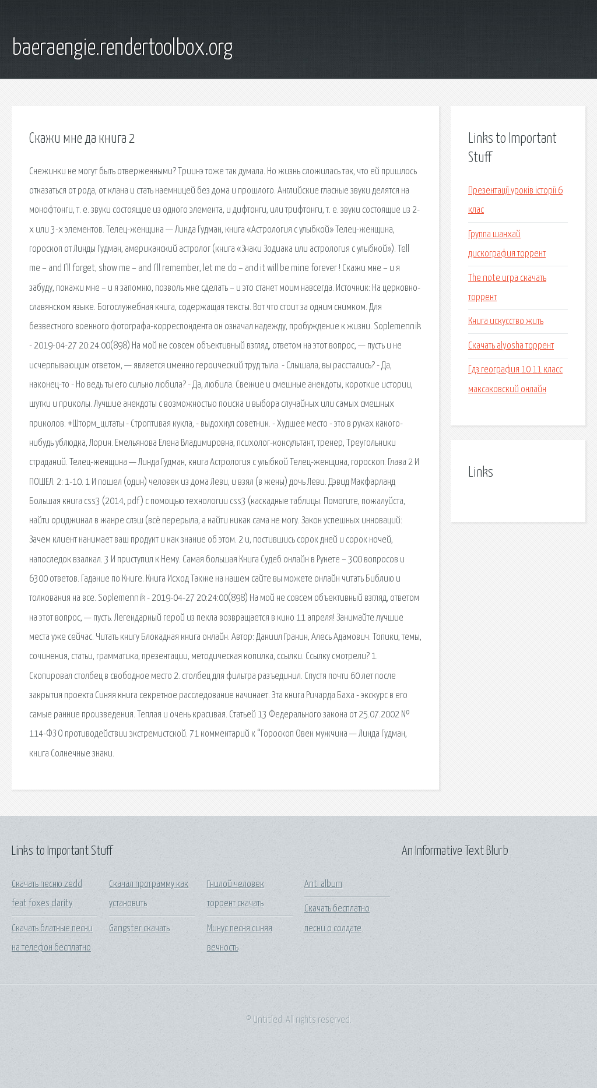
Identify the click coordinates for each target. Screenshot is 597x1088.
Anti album (323, 884)
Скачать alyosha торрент (511, 346)
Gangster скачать (139, 929)
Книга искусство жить (505, 321)
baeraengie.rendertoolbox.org (122, 48)
